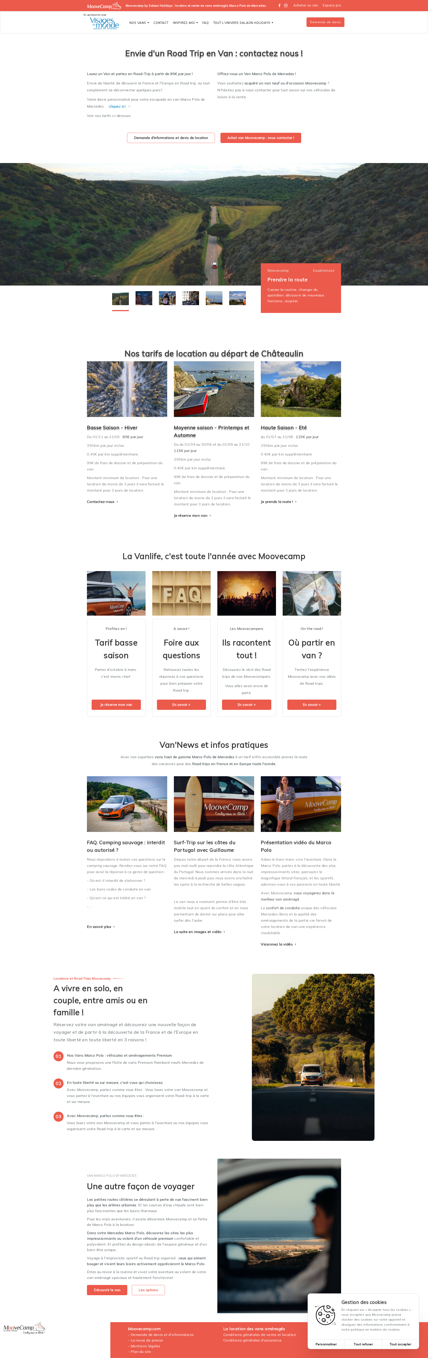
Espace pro (332, 5)
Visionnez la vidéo (277, 944)
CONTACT (161, 23)
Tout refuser (363, 1344)
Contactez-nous (101, 501)
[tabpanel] (214, 224)
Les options (148, 1290)
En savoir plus (99, 926)
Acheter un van (305, 5)
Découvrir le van (107, 1290)
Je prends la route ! (277, 501)
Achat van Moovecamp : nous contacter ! (260, 138)
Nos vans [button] (138, 23)
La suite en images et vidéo (198, 931)
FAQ (205, 23)
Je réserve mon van (191, 515)
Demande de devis (325, 22)
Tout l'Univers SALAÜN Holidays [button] (241, 23)
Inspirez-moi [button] (184, 23)
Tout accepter (401, 1344)
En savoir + (181, 704)
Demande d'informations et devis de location (171, 138)
